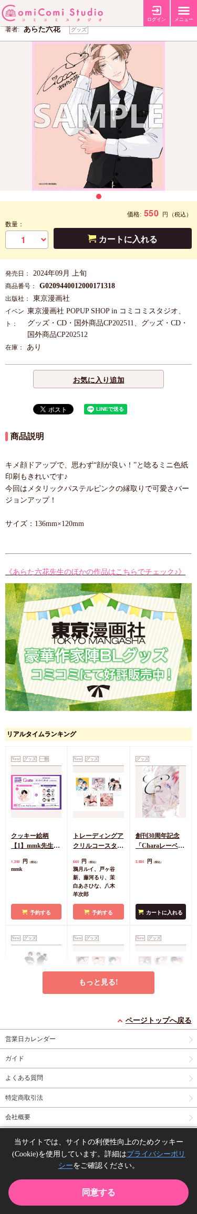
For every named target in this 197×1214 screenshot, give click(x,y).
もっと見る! (98, 982)
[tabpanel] (98, 116)
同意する (99, 1192)
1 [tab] (98, 196)
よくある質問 (24, 1077)
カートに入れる (128, 239)
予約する (40, 912)
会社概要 (17, 1117)
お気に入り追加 (99, 380)
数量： (14, 224)
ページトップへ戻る (159, 1020)
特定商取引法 (24, 1097)
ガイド (14, 1058)
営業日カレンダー (30, 1039)
